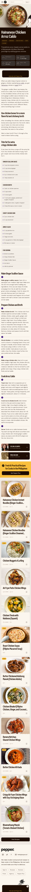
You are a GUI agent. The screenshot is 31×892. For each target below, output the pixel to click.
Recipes (12, 870)
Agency (11, 874)
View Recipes (16, 839)
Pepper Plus (20, 874)
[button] (27, 2)
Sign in (5, 870)
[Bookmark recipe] (28, 25)
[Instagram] (2, 854)
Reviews (20, 870)
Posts (4, 874)
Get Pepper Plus (15, 473)
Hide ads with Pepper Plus (15, 76)
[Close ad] (27, 886)
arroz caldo (20, 83)
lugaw (16, 85)
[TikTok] (7, 854)
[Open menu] (2, 2)
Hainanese (4, 85)
